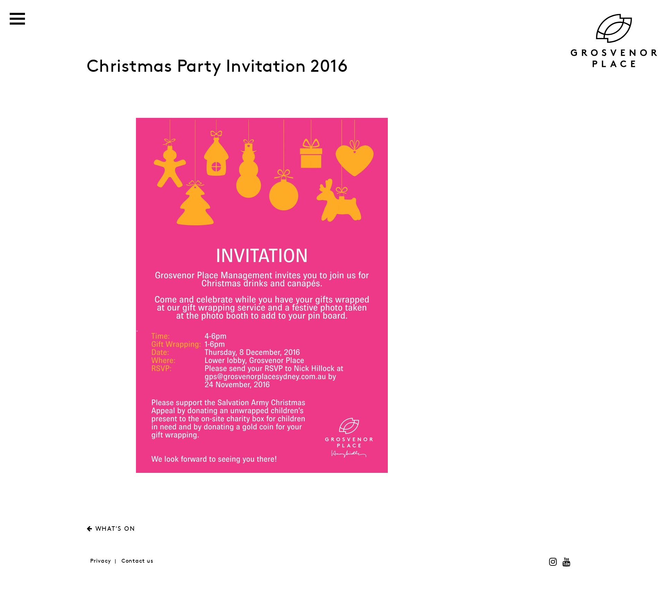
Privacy (100, 561)
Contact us (137, 561)
